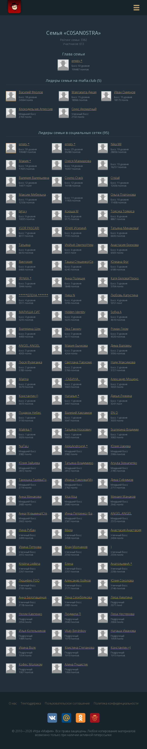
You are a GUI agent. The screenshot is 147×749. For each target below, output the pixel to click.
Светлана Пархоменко (80, 362)
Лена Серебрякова (78, 597)
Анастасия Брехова (125, 245)
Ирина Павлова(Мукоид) (80, 479)
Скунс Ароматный (84, 109)
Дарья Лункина (121, 396)
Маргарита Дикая (84, 92)
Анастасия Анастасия (126, 530)
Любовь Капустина (124, 295)
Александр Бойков (78, 580)
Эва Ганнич (73, 328)
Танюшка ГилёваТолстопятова (34, 479)
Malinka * (25, 429)
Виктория (25, 261)
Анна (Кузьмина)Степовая (34, 513)
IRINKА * (25, 278)
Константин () (28, 396)
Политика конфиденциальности (116, 703)
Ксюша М (71, 211)
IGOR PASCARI (29, 228)
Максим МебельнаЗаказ (34, 194)
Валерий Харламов (78, 412)
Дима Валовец (121, 345)
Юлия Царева (121, 446)
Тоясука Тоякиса (122, 211)
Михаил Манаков (123, 496)
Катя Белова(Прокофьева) (126, 278)
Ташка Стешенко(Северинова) (80, 261)
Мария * (25, 161)
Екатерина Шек (30, 328)
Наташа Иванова (123, 630)
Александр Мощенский (126, 379)
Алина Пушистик (76, 664)
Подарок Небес (30, 412)
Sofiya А (116, 312)
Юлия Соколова (122, 580)
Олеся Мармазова (78, 161)
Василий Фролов (31, 92)
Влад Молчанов (76, 547)
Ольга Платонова (123, 194)
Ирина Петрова (30, 547)
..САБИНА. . (72, 379)
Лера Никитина (121, 597)
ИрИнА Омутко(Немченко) (80, 245)
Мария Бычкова (76, 345)
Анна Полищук (75, 278)
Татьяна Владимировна (80, 463)
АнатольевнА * (121, 563)
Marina (24, 379)
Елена (69, 563)
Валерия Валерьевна (34, 177)
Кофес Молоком (30, 664)
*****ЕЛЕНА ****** (33, 295)
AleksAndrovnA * (76, 446)
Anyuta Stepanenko (124, 463)
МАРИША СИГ (29, 312)
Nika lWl (116, 144)
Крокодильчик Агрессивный (37, 109)
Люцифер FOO (29, 580)
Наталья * (72, 396)
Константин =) (121, 647)
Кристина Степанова (79, 647)
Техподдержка (31, 703)
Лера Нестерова (122, 614)
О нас (13, 703)
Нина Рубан (27, 530)
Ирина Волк (27, 647)
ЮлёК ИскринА (75, 228)
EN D (114, 412)
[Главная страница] (14, 7)
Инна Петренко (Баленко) (80, 513)
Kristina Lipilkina (29, 563)
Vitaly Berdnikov (75, 630)
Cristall (115, 177)
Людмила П (73, 614)
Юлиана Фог (120, 261)
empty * (77, 60)
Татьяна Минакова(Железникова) (126, 228)
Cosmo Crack (74, 177)
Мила (69, 530)
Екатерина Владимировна (126, 429)
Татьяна (24, 245)
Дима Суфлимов (122, 479)
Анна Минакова (30, 496)
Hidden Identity (75, 312)
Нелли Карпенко (30, 614)
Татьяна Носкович (78, 429)
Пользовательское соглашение (67, 703)
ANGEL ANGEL (29, 345)
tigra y (23, 211)
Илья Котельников (32, 630)
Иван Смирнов (124, 92)
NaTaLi (24, 446)
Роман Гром (119, 328)
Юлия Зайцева (29, 463)
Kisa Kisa (71, 496)
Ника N (70, 295)
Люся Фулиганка (30, 362)
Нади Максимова (123, 362)
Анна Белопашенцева (34, 597)
